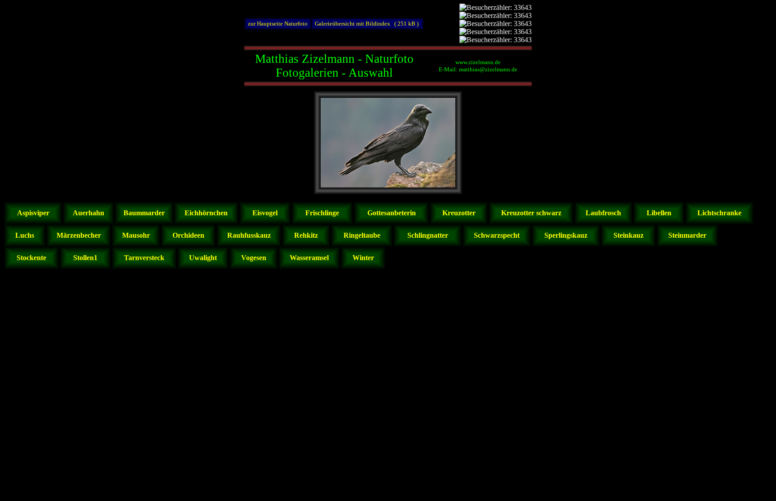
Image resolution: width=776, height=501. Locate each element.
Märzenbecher (79, 235)
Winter (363, 257)
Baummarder (144, 213)
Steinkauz (628, 235)
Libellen (659, 213)
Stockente (31, 257)
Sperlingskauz (565, 235)
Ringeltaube (362, 235)
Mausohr (136, 235)
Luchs (24, 235)
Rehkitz (306, 235)
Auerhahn (88, 213)
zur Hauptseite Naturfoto (278, 23)
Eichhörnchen (206, 213)
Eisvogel (265, 213)
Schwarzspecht (496, 235)
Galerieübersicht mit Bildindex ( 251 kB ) (367, 23)
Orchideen (188, 235)
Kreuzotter (459, 213)
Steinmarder (687, 235)
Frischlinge (322, 213)
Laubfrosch (603, 213)
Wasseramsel (309, 257)
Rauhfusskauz (249, 235)
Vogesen (253, 257)
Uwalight (203, 257)
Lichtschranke (719, 213)
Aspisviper (33, 213)
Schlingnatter (428, 235)
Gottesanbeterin (392, 213)
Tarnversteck (144, 257)
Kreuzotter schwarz (531, 213)
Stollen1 (85, 257)
